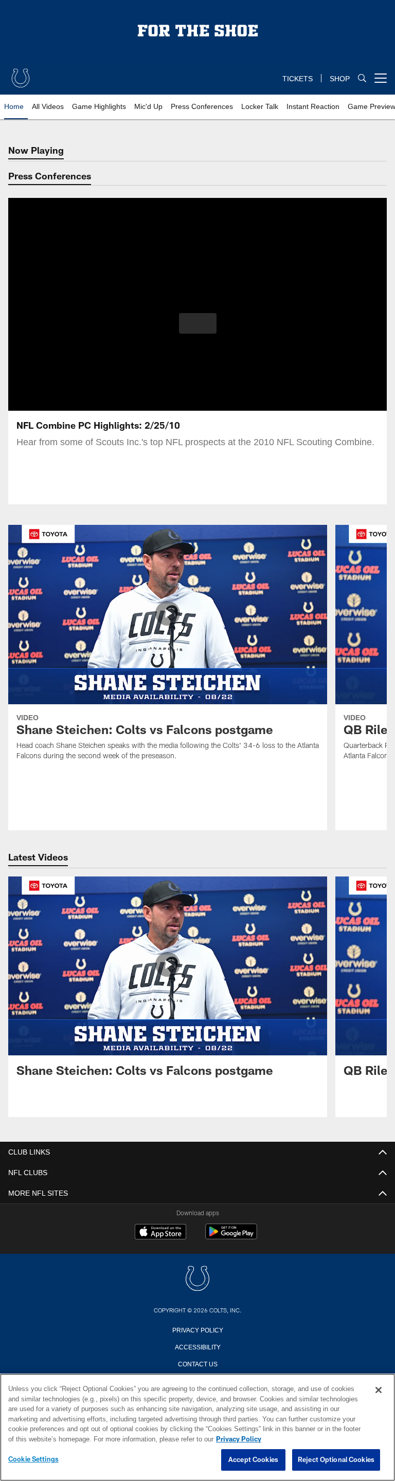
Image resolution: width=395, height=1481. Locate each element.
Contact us (197, 1363)
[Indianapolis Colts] (197, 1279)
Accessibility (197, 1346)
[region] (197, 1427)
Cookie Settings (33, 1459)
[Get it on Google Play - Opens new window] (231, 1236)
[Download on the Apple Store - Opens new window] (160, 1232)
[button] (197, 323)
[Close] (378, 1390)
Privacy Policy (197, 1329)
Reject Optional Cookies (336, 1460)
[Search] (362, 78)
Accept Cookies (253, 1460)
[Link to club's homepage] (20, 74)
